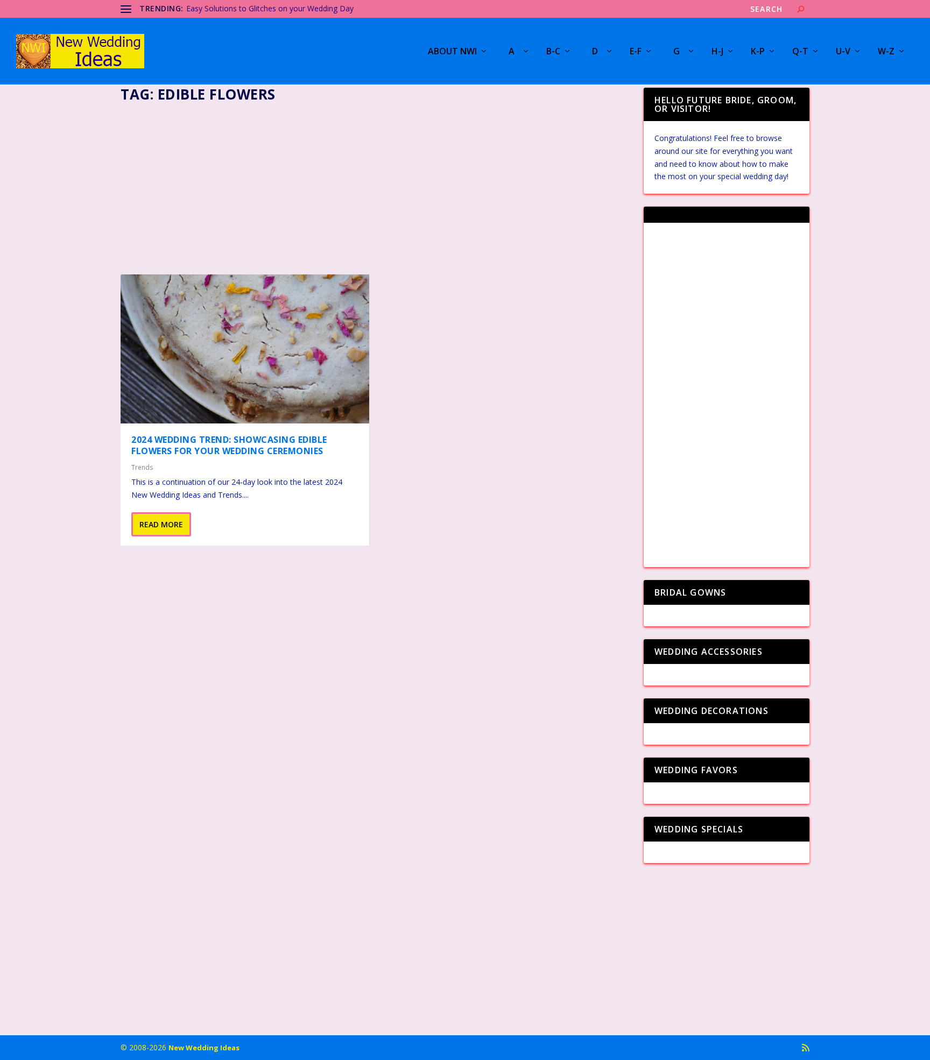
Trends (142, 467)
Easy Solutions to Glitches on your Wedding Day (270, 8)
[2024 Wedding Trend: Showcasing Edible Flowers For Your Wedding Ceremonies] (245, 348)
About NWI (452, 52)
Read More (161, 524)
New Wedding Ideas (203, 1047)
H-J (717, 52)
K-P (758, 52)
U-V (843, 52)
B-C (553, 52)
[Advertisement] (376, 185)
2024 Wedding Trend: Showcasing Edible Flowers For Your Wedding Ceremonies (229, 445)
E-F (636, 52)
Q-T (800, 52)
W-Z (886, 52)
